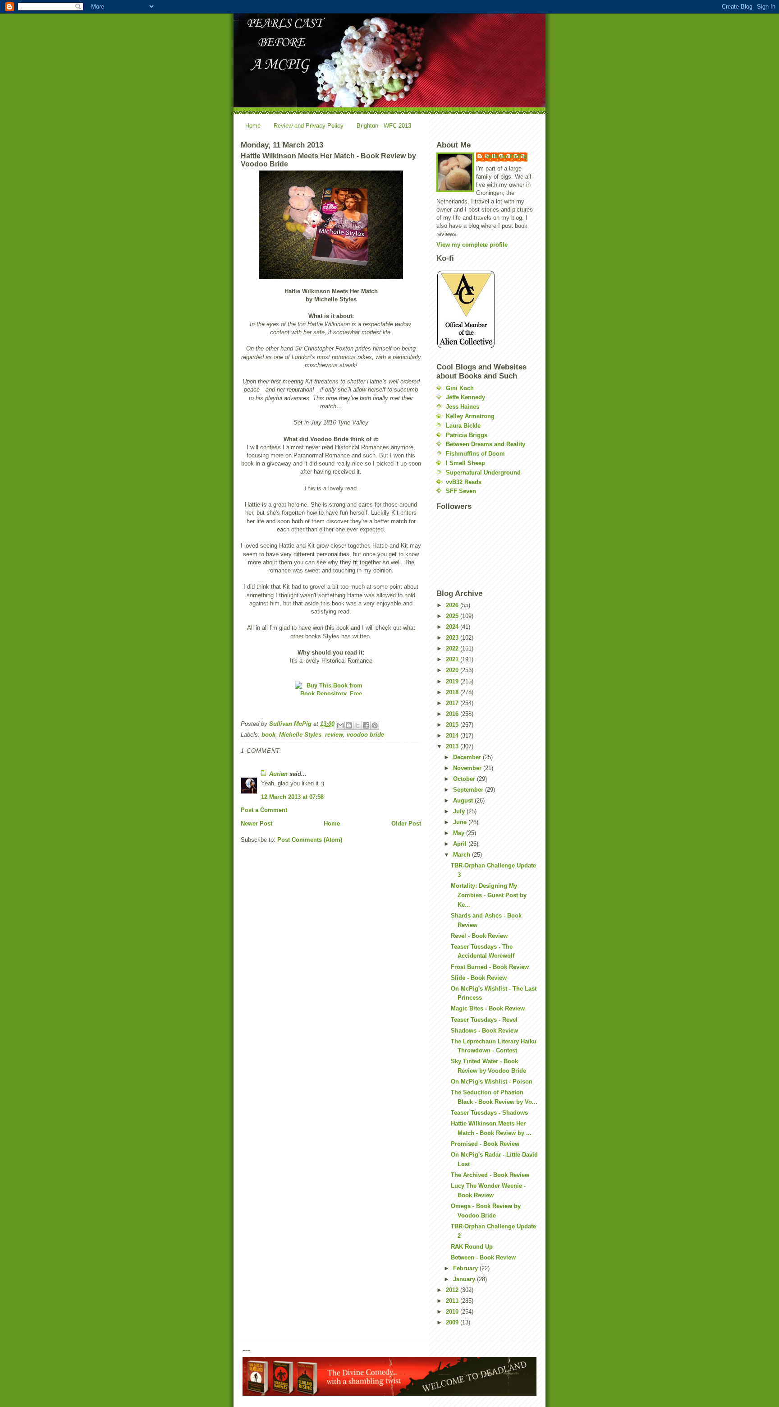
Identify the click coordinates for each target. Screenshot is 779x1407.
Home (253, 125)
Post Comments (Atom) (309, 839)
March (462, 854)
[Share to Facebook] (366, 725)
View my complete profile (472, 244)
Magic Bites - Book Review (488, 1008)
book (268, 734)
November (468, 768)
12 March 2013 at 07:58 (292, 796)
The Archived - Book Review (490, 1175)
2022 (453, 648)
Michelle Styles (300, 734)
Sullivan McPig (506, 156)
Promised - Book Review (485, 1143)
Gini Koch (460, 388)
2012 (453, 1290)
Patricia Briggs (466, 435)
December (468, 757)
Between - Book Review (483, 1257)
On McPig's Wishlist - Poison (491, 1081)
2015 (453, 724)
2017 (453, 703)
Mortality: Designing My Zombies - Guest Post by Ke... (489, 895)
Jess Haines (462, 406)
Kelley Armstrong (470, 416)
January (465, 1279)
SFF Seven (461, 491)
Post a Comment (264, 810)
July (460, 811)
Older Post (406, 823)
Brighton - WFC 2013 (384, 125)
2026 (453, 605)
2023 (453, 637)
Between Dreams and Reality (485, 444)
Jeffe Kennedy (465, 397)
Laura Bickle (463, 425)
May (459, 833)
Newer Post (256, 823)
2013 (453, 746)
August (464, 800)
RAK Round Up (472, 1246)
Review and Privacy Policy (309, 125)
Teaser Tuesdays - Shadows (489, 1112)
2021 (453, 659)
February (466, 1268)
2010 (453, 1311)
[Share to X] (357, 725)
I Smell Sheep (465, 463)
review (334, 734)
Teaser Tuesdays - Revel (484, 1019)
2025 (453, 616)
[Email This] (340, 725)
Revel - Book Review (479, 935)
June (460, 822)
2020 (453, 670)
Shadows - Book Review (484, 1030)
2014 (453, 735)
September (469, 789)
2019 (453, 681)
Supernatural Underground (483, 472)
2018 (453, 692)
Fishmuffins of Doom (475, 453)
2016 (453, 713)
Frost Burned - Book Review (490, 967)
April (460, 843)
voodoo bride (365, 734)
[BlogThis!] (348, 725)
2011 (453, 1300)
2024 (453, 626)
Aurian (278, 773)
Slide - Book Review (479, 977)
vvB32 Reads (463, 482)
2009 (453, 1322)
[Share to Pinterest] (374, 725)
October (465, 778)
